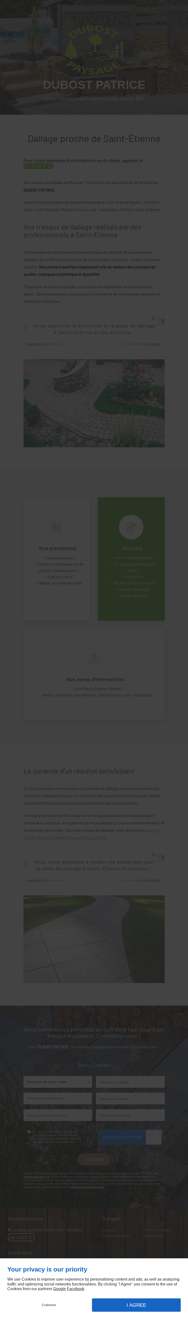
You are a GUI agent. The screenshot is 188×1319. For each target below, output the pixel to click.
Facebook (75, 1289)
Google (59, 1289)
